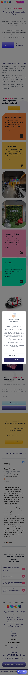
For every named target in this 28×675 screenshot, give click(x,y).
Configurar (14, 351)
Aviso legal (15, 346)
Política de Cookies (18, 343)
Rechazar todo (14, 355)
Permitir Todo (14, 360)
